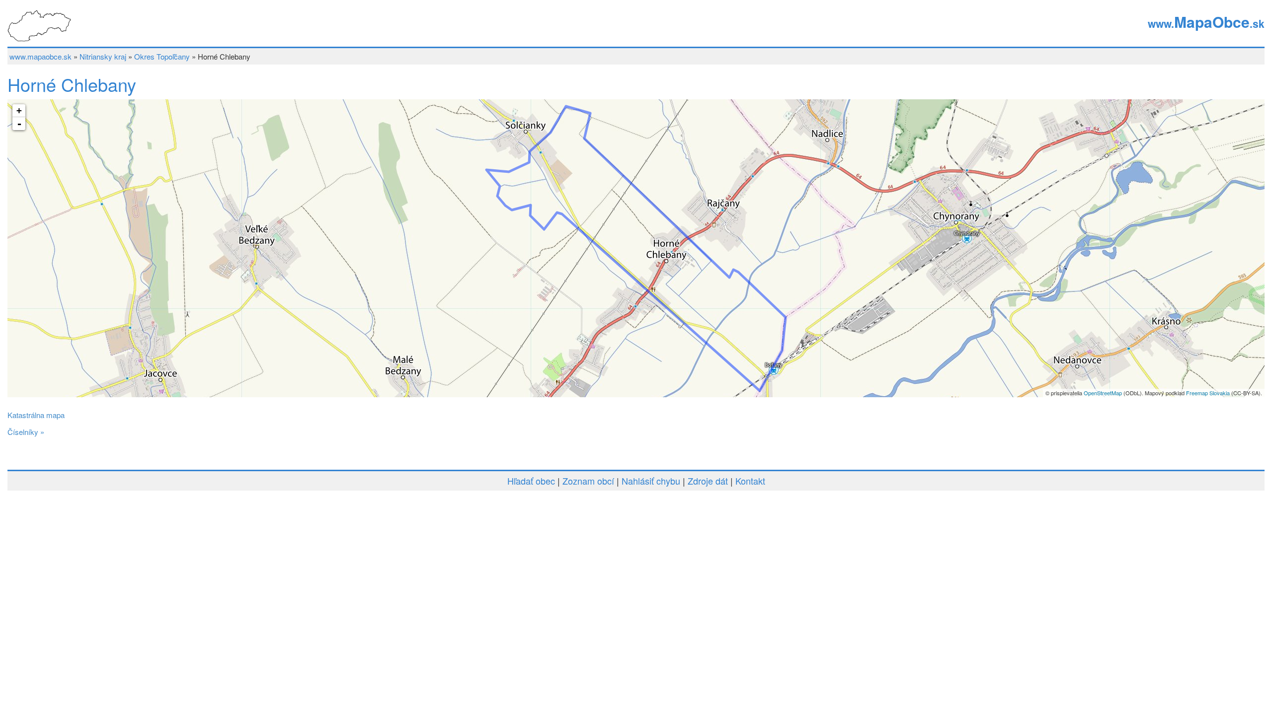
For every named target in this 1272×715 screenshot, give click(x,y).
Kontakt (750, 480)
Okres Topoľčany (162, 56)
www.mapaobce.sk (40, 56)
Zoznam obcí (588, 480)
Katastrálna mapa (36, 415)
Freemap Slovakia (1208, 393)
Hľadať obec (531, 480)
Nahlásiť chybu (651, 480)
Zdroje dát (708, 480)
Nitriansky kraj (103, 56)
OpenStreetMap (1103, 393)
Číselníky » (25, 432)
